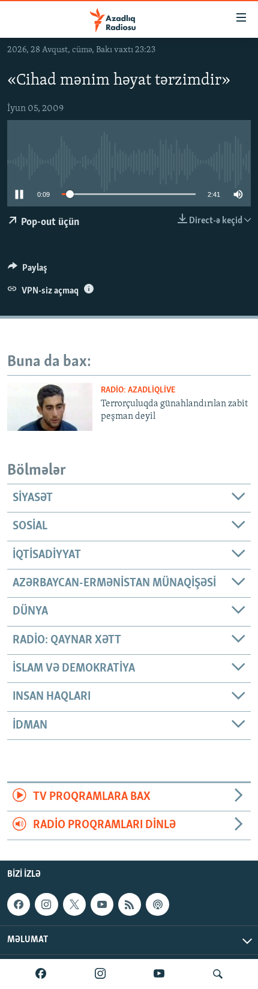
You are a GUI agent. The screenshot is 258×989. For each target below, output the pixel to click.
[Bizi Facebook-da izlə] (40, 974)
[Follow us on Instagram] (46, 904)
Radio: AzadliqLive (138, 390)
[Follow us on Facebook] (18, 904)
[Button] (27, 270)
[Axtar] (218, 974)
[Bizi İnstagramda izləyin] (100, 974)
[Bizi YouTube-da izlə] (159, 974)
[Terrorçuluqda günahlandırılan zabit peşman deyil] (49, 407)
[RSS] (129, 904)
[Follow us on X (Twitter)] (74, 904)
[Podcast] (157, 904)
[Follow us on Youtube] (102, 904)
